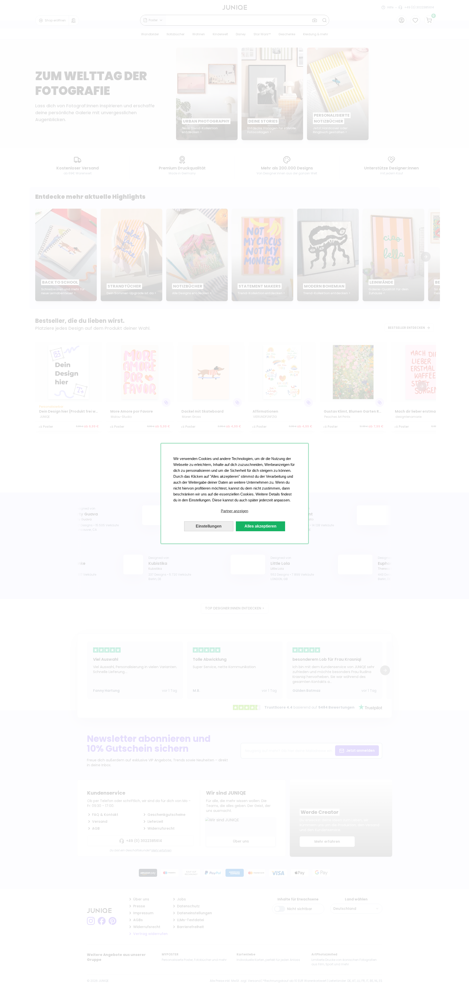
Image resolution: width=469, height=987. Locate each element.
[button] (234, 511)
